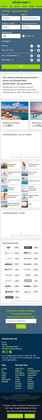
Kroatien (31, 381)
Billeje (31, 6)
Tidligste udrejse (8, 23)
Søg (21, 67)
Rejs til (24, 15)
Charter (4, 6)
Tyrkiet (17, 379)
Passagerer (6, 41)
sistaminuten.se (15, 397)
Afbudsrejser (6, 379)
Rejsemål (5, 381)
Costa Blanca (32, 373)
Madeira (30, 388)
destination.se (23, 398)
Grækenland (32, 375)
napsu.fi (15, 398)
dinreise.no (33, 398)
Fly (11, 6)
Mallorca (18, 371)
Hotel (24, 6)
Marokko (31, 386)
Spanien (30, 368)
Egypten (18, 388)
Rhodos (30, 377)
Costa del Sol (20, 375)
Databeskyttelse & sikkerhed (12, 349)
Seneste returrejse (29, 23)
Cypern (17, 381)
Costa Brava (19, 373)
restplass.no (5, 397)
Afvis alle (29, 416)
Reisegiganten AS (23, 395)
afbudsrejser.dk (26, 397)
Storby (17, 6)
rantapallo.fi (8, 398)
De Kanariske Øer (34, 371)
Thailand (18, 386)
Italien (30, 379)
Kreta (17, 377)
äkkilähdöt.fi (36, 397)
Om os (4, 342)
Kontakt (4, 344)
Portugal (18, 384)
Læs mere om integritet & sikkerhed (21, 411)
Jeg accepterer (15, 416)
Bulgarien (31, 384)
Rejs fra (5, 15)
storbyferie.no (21, 400)
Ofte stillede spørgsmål (10, 346)
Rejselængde (7, 32)
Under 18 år (19, 368)
